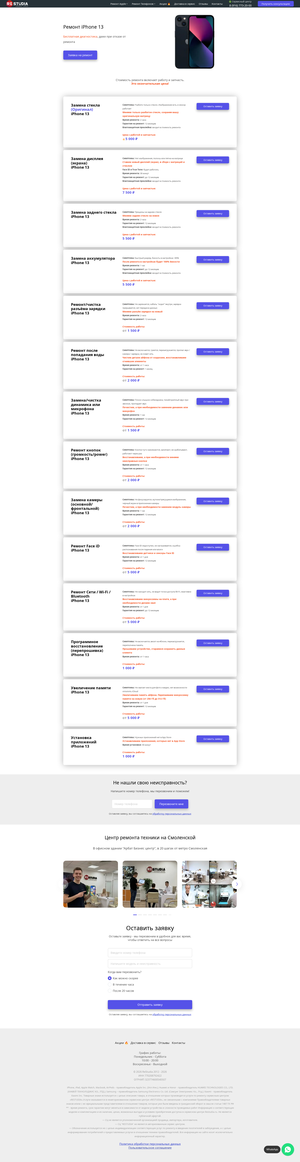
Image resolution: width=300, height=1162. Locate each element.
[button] (237, 884)
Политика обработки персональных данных (150, 1144)
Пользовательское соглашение (150, 1147)
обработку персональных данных (171, 813)
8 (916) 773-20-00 (240, 5)
